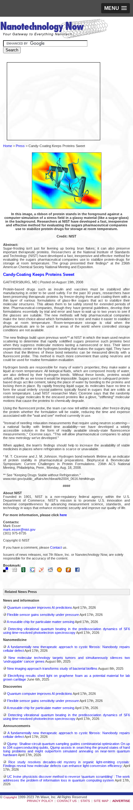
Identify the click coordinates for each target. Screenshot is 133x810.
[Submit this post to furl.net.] (70, 571)
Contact (56, 547)
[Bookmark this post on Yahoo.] (43, 571)
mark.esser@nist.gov (19, 529)
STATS (85, 801)
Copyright (10, 797)
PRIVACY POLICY (40, 801)
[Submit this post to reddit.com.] (52, 571)
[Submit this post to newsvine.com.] (25, 571)
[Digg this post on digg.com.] (16, 571)
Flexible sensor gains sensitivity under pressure (43, 614)
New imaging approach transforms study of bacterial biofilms (52, 668)
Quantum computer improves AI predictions (39, 607)
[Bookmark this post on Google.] (34, 571)
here (63, 515)
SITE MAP (101, 801)
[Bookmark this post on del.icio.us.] (7, 571)
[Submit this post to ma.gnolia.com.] (61, 571)
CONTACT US (67, 801)
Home (7, 146)
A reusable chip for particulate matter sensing (40, 622)
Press (20, 146)
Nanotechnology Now (54, 29)
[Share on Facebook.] (79, 571)
